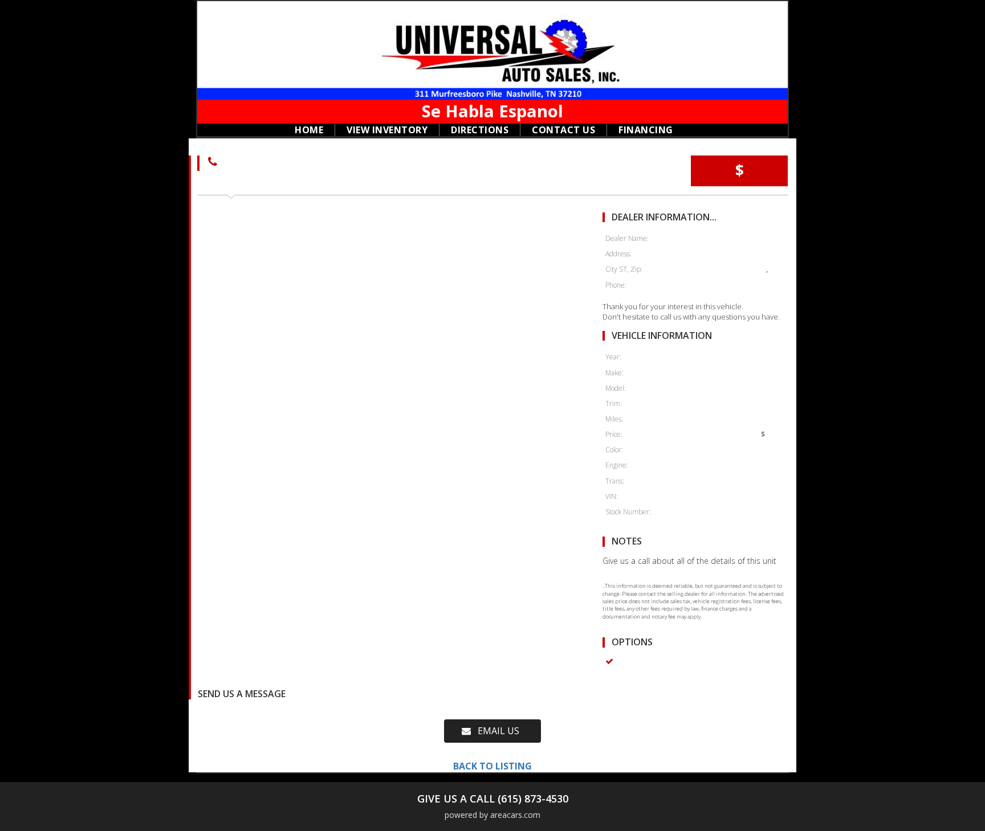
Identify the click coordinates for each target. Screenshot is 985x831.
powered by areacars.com (492, 814)
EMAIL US (495, 730)
